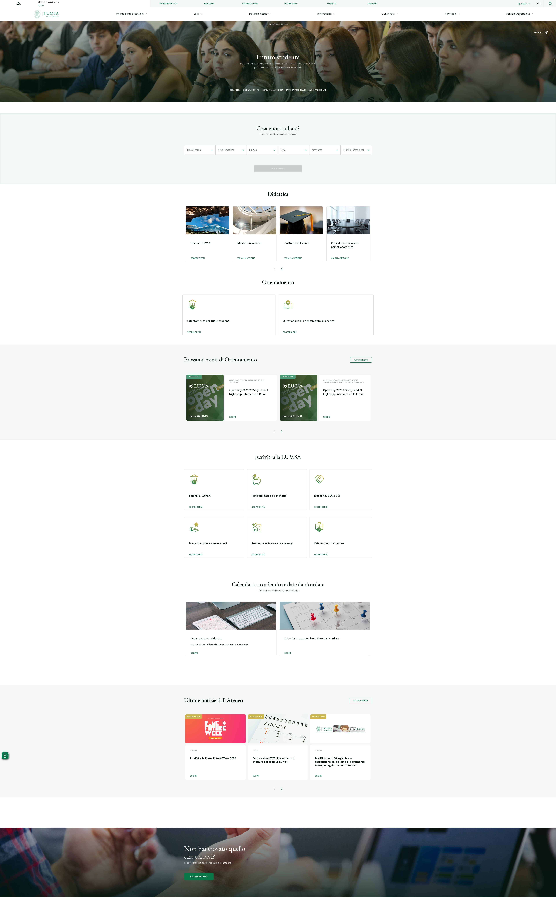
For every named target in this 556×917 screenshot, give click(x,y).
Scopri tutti (198, 258)
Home (271, 24)
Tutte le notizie (360, 700)
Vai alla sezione (246, 258)
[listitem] (168, 3)
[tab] (131, 13)
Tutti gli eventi (361, 360)
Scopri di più (194, 332)
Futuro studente (281, 24)
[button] (539, 3)
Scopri (194, 653)
